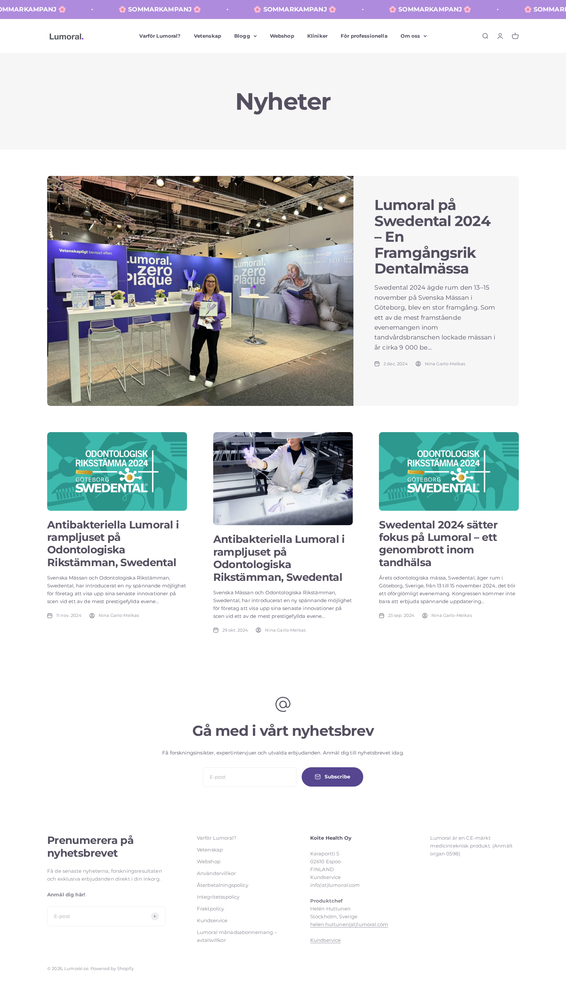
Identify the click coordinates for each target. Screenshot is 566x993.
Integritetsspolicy (218, 897)
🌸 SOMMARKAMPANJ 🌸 (140, 9)
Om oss (410, 36)
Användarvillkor (216, 873)
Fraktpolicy (210, 909)
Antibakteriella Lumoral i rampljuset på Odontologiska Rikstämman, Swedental (113, 543)
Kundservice (212, 920)
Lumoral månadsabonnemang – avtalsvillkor (237, 936)
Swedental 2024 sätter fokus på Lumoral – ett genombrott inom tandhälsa (438, 543)
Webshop (282, 36)
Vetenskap (207, 36)
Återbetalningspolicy (222, 885)
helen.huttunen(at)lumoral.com (349, 924)
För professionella (364, 36)
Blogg (242, 36)
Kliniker (317, 36)
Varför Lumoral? (159, 36)
